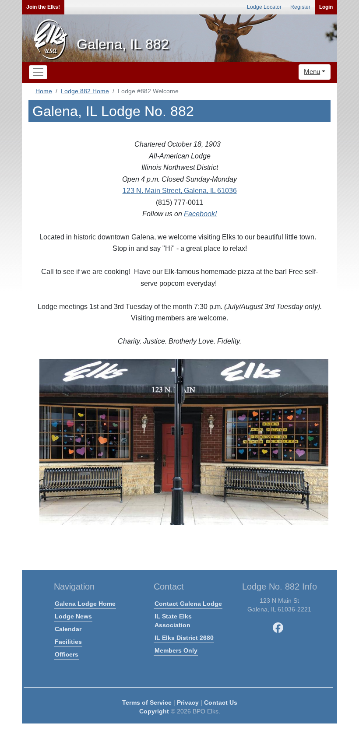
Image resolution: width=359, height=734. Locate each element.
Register (300, 7)
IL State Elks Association (173, 621)
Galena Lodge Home (85, 603)
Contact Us (220, 702)
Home (43, 91)
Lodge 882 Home (85, 91)
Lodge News (73, 616)
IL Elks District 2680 (184, 637)
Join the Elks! (43, 7)
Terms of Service (147, 702)
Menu (312, 71)
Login (326, 7)
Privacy (188, 702)
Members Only (176, 650)
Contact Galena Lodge (188, 603)
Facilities (68, 641)
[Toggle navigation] (38, 72)
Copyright (154, 711)
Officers (66, 654)
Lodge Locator (264, 7)
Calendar (68, 628)
